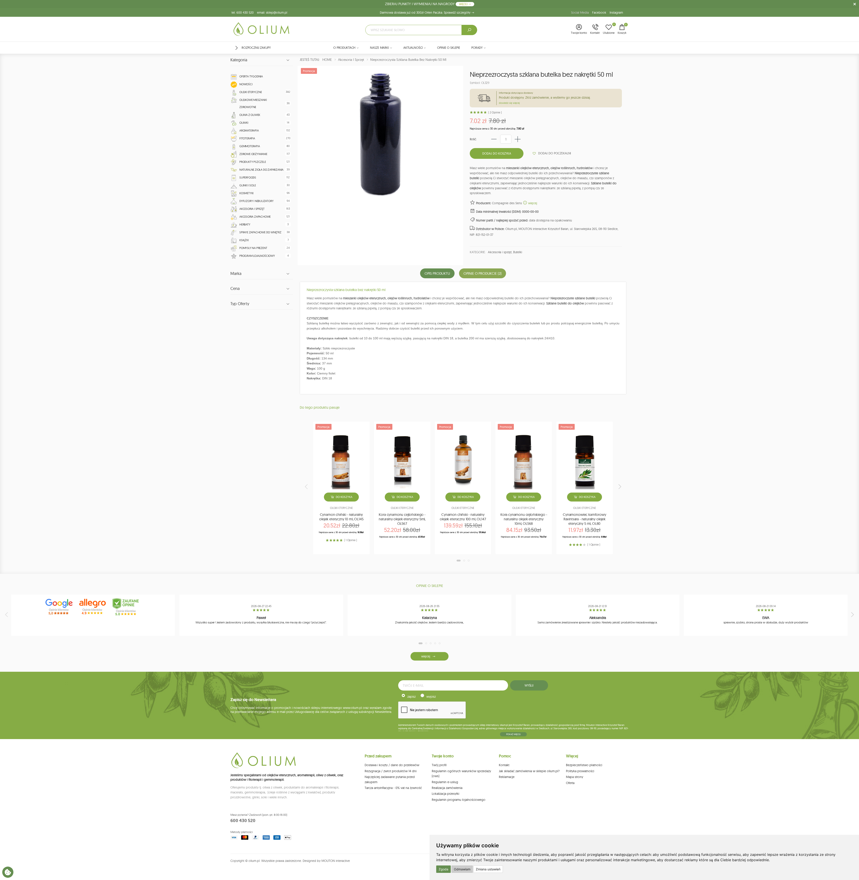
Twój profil (439, 765)
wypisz (431, 697)
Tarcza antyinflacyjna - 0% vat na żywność (393, 788)
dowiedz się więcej (509, 102)
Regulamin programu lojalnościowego (458, 800)
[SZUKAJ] (469, 30)
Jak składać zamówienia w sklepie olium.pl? (529, 771)
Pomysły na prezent (253, 248)
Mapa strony (574, 777)
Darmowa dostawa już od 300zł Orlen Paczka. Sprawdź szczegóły (425, 13)
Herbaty (244, 224)
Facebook (599, 13)
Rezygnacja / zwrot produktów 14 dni (391, 771)
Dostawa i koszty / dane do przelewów (392, 765)
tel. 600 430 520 (243, 13)
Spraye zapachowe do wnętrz (260, 232)
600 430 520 (242, 820)
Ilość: (473, 139)
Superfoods (247, 177)
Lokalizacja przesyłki (445, 794)
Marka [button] (235, 273)
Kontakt (504, 765)
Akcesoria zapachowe (255, 216)
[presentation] (306, 486)
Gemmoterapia (249, 146)
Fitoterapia (247, 138)
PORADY (477, 48)
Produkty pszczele (252, 162)
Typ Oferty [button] (239, 303)
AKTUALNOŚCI (413, 48)
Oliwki (243, 122)
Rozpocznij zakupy (256, 48)
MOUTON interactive (335, 861)
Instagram (616, 13)
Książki (244, 240)
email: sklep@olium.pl (272, 13)
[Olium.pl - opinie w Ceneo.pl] (126, 607)
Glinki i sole (247, 185)
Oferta (570, 783)
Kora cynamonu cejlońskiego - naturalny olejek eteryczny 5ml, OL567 (402, 519)
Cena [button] (235, 288)
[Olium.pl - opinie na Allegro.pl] (93, 607)
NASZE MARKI (379, 48)
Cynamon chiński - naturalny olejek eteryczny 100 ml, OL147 (463, 516)
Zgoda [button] (443, 869)
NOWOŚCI (246, 84)
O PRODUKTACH (344, 48)
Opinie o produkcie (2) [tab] (483, 273)
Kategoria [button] (238, 59)
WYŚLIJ (529, 685)
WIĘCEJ (463, 4)
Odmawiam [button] (462, 869)
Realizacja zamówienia (447, 788)
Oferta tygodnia (251, 76)
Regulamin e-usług (445, 782)
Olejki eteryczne (250, 92)
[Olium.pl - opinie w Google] (59, 607)
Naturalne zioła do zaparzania (261, 169)
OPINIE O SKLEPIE (448, 48)
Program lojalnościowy (257, 255)
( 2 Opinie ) (495, 112)
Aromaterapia (249, 130)
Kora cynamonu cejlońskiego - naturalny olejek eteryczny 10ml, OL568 (523, 519)
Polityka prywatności (580, 771)
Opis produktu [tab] (437, 273)
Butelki (517, 252)
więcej (532, 203)
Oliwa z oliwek (249, 115)
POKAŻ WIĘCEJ (513, 734)
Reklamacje (507, 777)
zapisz (411, 697)
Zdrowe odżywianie (253, 154)
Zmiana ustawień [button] (488, 869)
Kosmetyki (246, 193)
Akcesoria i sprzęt (251, 208)
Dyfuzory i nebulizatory (256, 201)
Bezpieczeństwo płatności (584, 765)
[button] (579, 29)
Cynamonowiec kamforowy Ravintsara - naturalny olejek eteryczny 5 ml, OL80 (584, 519)
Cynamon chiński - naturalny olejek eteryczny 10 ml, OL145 (341, 516)
